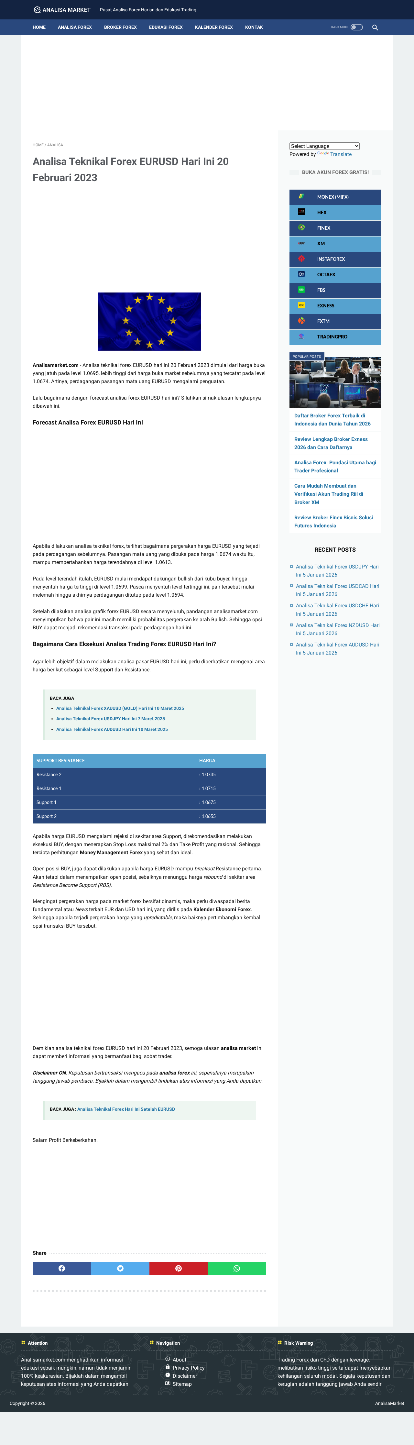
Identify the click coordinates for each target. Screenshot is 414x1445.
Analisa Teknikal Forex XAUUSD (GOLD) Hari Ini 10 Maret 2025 (120, 708)
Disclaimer (185, 1376)
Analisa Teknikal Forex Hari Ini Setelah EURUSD (126, 1109)
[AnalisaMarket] (66, 10)
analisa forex (75, 27)
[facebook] (62, 1268)
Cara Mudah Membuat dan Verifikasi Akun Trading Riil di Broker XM (328, 494)
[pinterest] (178, 1268)
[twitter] (120, 1268)
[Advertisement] (207, 85)
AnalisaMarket (389, 1403)
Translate (341, 154)
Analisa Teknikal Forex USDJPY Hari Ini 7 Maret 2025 (110, 719)
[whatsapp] (237, 1268)
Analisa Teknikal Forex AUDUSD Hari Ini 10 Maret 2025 (112, 729)
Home (39, 27)
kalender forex (214, 27)
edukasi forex (166, 27)
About (179, 1360)
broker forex (120, 27)
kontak (254, 27)
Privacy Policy (189, 1368)
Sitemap (182, 1384)
